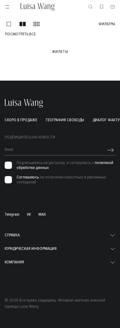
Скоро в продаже (21, 119)
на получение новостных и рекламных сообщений (61, 180)
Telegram (12, 214)
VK (29, 214)
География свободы (65, 119)
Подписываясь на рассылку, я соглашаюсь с (65, 165)
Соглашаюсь (28, 177)
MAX (42, 214)
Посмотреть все (20, 34)
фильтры (106, 24)
